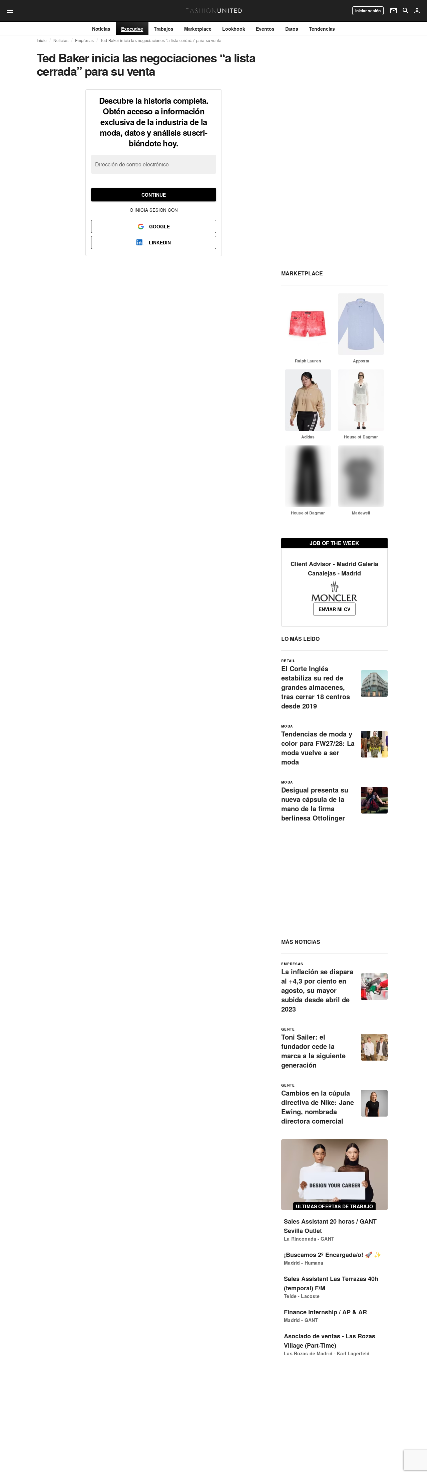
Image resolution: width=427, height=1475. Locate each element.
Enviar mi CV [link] (334, 609)
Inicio (42, 40)
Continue (153, 194)
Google (159, 226)
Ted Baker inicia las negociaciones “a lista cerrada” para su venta (161, 40)
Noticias (60, 40)
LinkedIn (160, 242)
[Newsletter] (394, 11)
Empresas (84, 40)
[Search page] (406, 11)
